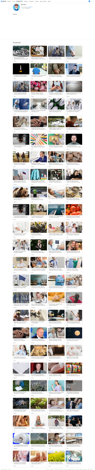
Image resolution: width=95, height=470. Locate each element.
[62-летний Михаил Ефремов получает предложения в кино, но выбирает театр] (38, 371)
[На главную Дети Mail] (4, 1)
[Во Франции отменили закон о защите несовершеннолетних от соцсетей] (56, 441)
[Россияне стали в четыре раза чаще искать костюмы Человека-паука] (74, 423)
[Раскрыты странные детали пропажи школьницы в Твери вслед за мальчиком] (56, 54)
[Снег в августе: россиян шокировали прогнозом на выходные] (38, 388)
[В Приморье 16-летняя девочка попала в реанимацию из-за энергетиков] (56, 107)
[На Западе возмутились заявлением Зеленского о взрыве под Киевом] (74, 142)
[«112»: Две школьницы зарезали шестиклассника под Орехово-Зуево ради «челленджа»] (21, 71)
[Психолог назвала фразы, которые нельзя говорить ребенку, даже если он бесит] (56, 230)
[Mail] (1, 1)
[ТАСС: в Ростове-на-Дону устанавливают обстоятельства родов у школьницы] (21, 124)
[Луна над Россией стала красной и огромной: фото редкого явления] (74, 335)
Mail (1, 469)
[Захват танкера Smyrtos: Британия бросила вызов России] (74, 89)
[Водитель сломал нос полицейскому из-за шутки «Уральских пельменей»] (38, 195)
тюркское (30, 6)
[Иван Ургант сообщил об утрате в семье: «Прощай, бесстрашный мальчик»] (74, 71)
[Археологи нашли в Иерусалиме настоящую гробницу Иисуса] (38, 353)
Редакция (51, 469)
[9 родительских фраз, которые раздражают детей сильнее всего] (38, 124)
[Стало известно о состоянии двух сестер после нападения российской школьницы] (38, 71)
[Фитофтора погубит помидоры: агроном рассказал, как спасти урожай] (74, 212)
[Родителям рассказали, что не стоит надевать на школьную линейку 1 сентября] (74, 230)
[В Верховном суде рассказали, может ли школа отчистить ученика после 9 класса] (21, 318)
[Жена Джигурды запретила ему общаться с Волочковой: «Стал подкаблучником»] (74, 247)
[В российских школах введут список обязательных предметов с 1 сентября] (74, 195)
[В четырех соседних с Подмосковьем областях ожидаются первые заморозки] (38, 230)
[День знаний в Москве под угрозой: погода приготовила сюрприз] (38, 247)
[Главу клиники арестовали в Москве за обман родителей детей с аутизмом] (56, 318)
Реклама (9, 469)
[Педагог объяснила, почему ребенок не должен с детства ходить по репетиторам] (56, 335)
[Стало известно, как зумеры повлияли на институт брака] (21, 459)
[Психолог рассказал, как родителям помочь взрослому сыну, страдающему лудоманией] (74, 371)
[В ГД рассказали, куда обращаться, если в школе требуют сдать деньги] (21, 335)
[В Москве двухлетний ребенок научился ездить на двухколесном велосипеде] (56, 423)
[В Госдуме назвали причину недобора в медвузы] (21, 247)
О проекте (47, 469)
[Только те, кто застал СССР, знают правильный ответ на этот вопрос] (21, 300)
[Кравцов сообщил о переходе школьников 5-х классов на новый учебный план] (38, 177)
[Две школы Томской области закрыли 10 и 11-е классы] (21, 388)
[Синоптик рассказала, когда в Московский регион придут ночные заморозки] (21, 406)
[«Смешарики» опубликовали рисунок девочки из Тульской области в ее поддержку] (74, 388)
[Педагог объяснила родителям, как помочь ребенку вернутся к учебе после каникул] (74, 318)
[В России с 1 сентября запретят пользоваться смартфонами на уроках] (56, 89)
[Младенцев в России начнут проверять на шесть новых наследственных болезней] (74, 353)
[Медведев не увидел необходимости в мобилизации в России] (38, 159)
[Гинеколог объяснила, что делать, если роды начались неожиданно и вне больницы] (38, 265)
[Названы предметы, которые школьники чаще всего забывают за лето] (56, 265)
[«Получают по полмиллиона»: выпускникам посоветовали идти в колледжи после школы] (38, 283)
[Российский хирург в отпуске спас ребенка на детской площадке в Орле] (21, 230)
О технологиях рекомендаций (58, 469)
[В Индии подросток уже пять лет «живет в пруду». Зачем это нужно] (56, 124)
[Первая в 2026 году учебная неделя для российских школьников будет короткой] (74, 283)
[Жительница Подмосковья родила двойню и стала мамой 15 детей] (38, 54)
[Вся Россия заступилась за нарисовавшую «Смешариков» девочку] (38, 142)
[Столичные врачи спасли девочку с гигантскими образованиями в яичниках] (21, 107)
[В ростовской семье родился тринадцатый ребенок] (38, 459)
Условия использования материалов (81, 469)
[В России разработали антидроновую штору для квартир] (21, 371)
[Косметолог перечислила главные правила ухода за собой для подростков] (56, 388)
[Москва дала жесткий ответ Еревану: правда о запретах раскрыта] (21, 177)
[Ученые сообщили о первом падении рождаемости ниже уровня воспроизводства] (56, 371)
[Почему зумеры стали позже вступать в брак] (38, 318)
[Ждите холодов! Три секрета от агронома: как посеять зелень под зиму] (38, 406)
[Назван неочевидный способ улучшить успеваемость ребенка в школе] (21, 265)
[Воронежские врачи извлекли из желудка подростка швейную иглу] (74, 459)
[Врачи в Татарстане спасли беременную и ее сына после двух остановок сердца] (56, 247)
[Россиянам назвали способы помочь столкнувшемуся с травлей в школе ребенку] (38, 212)
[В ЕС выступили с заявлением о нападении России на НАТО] (21, 283)
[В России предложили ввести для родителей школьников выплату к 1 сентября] (56, 283)
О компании (5, 469)
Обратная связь (90, 469)
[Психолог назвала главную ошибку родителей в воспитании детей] (38, 423)
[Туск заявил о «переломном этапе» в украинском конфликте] (38, 335)
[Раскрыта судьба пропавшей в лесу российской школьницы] (21, 89)
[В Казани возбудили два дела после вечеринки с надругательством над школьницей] (21, 142)
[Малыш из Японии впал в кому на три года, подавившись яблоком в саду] (56, 142)
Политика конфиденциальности (69, 469)
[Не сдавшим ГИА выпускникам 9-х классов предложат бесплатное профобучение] (74, 441)
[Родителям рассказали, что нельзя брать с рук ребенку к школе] (21, 353)
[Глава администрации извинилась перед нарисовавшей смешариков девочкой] (74, 300)
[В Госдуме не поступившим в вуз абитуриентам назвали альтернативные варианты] (56, 212)
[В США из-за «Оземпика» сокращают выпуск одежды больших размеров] (74, 265)
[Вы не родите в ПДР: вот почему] (56, 195)
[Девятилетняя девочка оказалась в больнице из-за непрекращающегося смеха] (38, 107)
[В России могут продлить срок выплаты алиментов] (56, 300)
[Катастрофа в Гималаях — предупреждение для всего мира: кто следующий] (21, 54)
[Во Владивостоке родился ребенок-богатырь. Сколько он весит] (74, 159)
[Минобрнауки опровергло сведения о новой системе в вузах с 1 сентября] (56, 177)
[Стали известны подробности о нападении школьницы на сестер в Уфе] (21, 212)
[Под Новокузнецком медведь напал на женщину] (21, 195)
